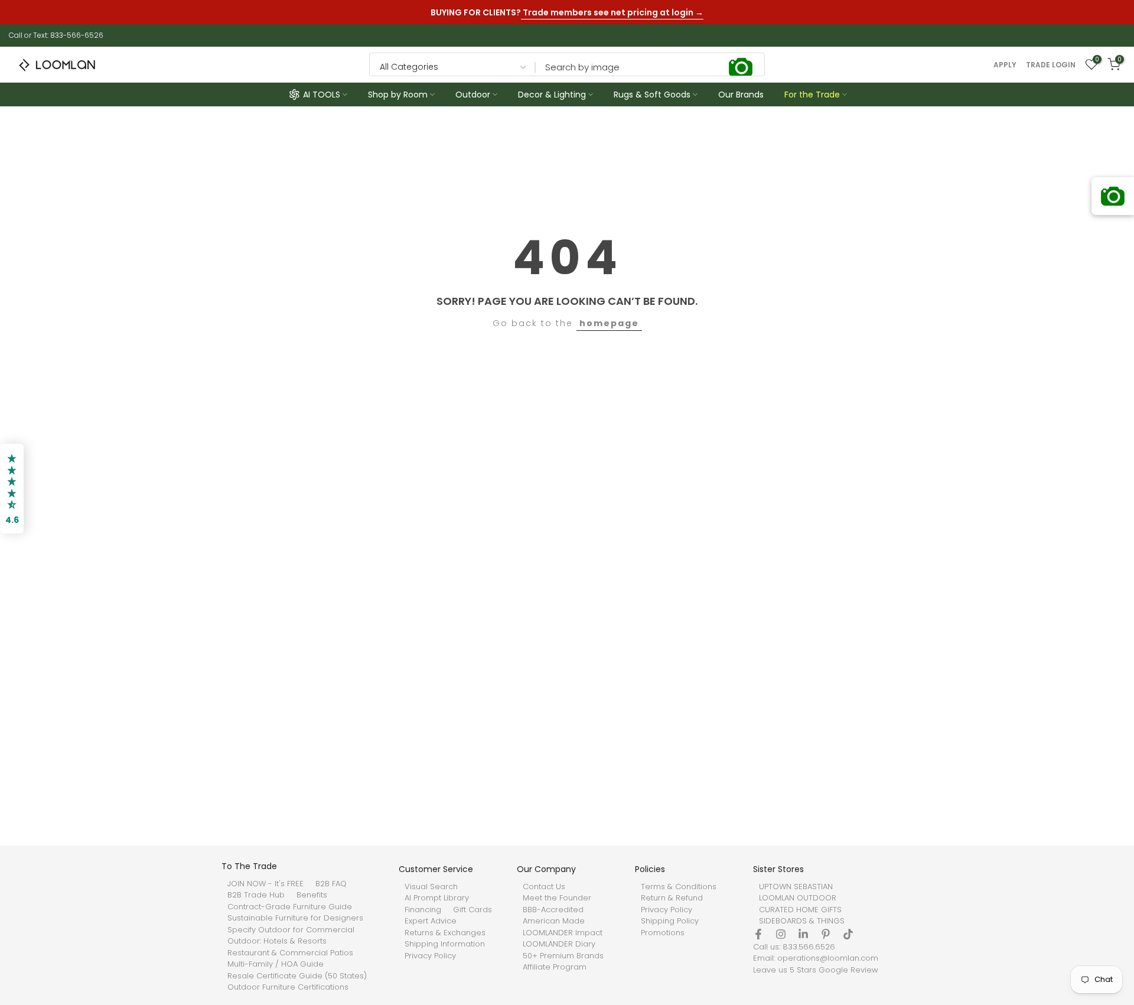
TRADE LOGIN (1051, 65)
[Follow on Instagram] (780, 934)
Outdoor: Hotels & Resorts (277, 941)
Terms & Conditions (678, 887)
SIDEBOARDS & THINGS (802, 921)
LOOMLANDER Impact (562, 933)
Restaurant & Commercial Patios (290, 953)
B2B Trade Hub (256, 895)
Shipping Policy (670, 921)
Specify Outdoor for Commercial (290, 930)
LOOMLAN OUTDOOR (797, 898)
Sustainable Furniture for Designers (295, 918)
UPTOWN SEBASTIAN (796, 887)
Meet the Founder (557, 898)
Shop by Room (398, 94)
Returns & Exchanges (445, 933)
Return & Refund (672, 898)
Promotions (663, 933)
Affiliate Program (554, 967)
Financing (423, 910)
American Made (554, 921)
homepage (609, 323)
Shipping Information (445, 944)
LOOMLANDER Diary (559, 944)
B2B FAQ (331, 884)
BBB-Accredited (553, 910)
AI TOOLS (321, 94)
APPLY (1004, 65)
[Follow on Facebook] (758, 934)
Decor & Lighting (552, 94)
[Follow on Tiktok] (848, 934)
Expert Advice (431, 921)
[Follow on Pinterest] (825, 934)
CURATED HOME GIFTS (800, 910)
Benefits (311, 895)
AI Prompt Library (437, 898)
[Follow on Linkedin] (803, 934)
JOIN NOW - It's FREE (265, 884)
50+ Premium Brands (563, 956)
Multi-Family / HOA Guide (275, 964)
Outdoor (472, 94)
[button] (12, 489)
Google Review (848, 970)
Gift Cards (472, 910)
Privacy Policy (430, 956)
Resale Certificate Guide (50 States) (297, 976)
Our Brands (741, 94)
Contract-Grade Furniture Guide (289, 907)
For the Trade (812, 94)
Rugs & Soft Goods (652, 94)
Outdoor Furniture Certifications (287, 987)
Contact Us (544, 887)
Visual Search (431, 887)
